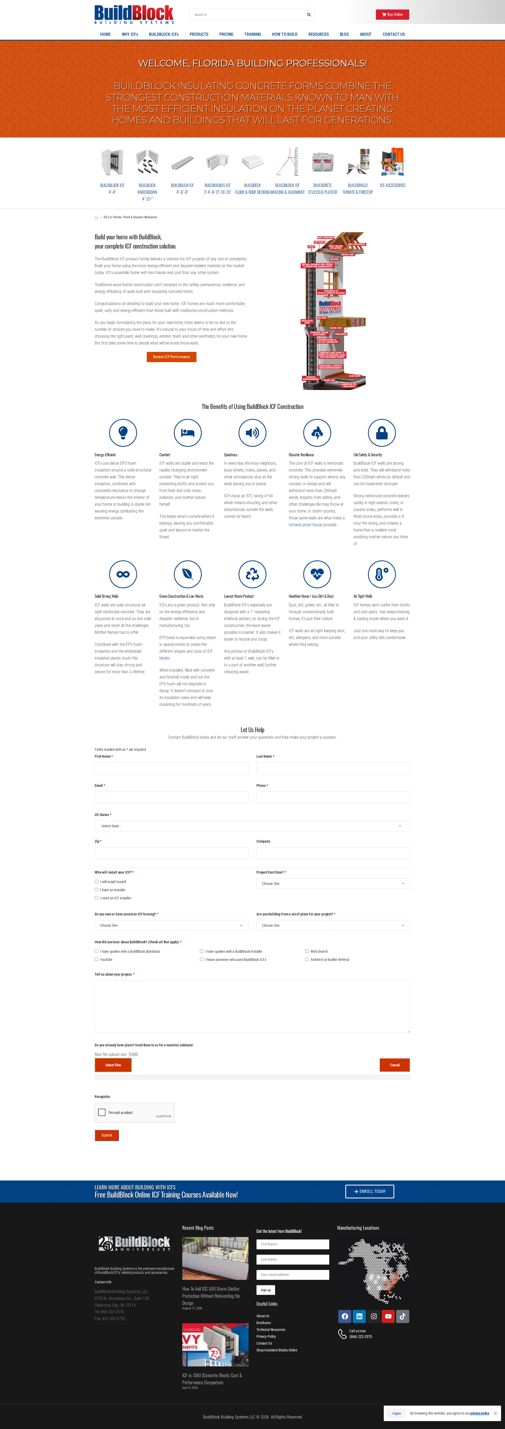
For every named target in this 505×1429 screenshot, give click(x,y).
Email (100, 785)
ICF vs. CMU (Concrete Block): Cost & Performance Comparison (212, 1379)
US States (103, 815)
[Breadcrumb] (96, 217)
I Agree (396, 1413)
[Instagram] (373, 1316)
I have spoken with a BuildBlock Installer (233, 951)
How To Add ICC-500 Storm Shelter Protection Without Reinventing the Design (211, 1295)
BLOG (344, 34)
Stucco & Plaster (322, 192)
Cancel (395, 1065)
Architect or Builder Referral (330, 959)
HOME (105, 34)
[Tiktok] (402, 1316)
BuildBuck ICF (182, 185)
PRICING (226, 34)
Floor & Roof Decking (252, 192)
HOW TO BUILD (284, 34)
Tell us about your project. (115, 974)
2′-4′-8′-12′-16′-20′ (217, 192)
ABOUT (366, 34)
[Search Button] (309, 14)
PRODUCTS (199, 34)
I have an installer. (113, 890)
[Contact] (343, 1334)
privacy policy (479, 1413)
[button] (495, 1413)
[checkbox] (96, 881)
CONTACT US (394, 34)
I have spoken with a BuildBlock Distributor (130, 951)
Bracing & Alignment (287, 192)
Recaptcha (102, 1096)
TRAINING (252, 34)
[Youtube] (388, 1316)
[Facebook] (344, 1316)
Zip (98, 841)
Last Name (265, 756)
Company (263, 841)
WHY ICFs (130, 34)
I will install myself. (113, 882)
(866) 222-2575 (360, 1336)
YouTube (106, 959)
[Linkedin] (359, 1316)
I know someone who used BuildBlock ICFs (235, 959)
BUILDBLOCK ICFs (164, 34)
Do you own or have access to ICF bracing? (126, 914)
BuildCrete (323, 185)
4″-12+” (147, 199)
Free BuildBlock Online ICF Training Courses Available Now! (166, 1194)
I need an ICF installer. (116, 898)
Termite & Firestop (357, 192)
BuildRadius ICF (217, 185)
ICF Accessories (392, 185)
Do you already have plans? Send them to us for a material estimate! (144, 1045)
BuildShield (357, 185)
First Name (104, 756)
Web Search (319, 951)
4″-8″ (112, 192)
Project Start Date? (271, 872)
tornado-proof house (305, 524)
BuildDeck (252, 185)
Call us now (357, 1331)
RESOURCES (319, 34)
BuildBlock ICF (112, 185)
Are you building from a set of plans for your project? (295, 914)
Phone (262, 785)
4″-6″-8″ (182, 192)
